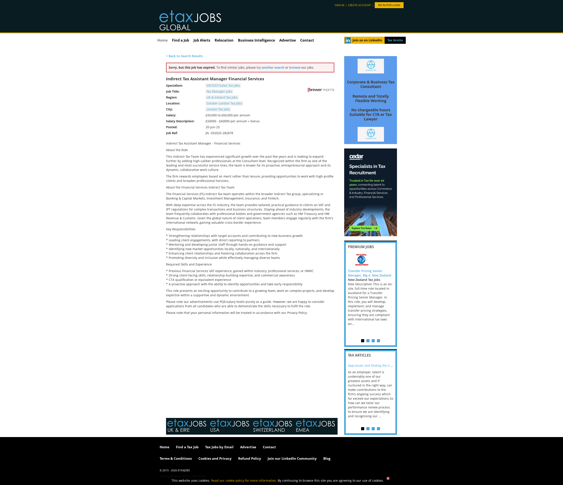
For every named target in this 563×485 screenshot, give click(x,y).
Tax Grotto (395, 40)
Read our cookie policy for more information (243, 480)
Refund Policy (249, 458)
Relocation (224, 40)
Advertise (287, 40)
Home (162, 40)
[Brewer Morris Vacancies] (321, 90)
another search (272, 67)
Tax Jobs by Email (219, 447)
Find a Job (180, 40)
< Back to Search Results (184, 56)
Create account (359, 5)
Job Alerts (202, 40)
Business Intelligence (256, 40)
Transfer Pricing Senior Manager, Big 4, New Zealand (369, 273)
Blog (326, 458)
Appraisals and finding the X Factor (374, 365)
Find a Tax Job (187, 447)
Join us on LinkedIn (367, 40)
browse (294, 67)
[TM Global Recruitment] (370, 260)
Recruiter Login (389, 5)
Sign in (339, 5)
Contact (307, 40)
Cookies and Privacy (215, 458)
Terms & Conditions (176, 458)
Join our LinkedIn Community (292, 458)
